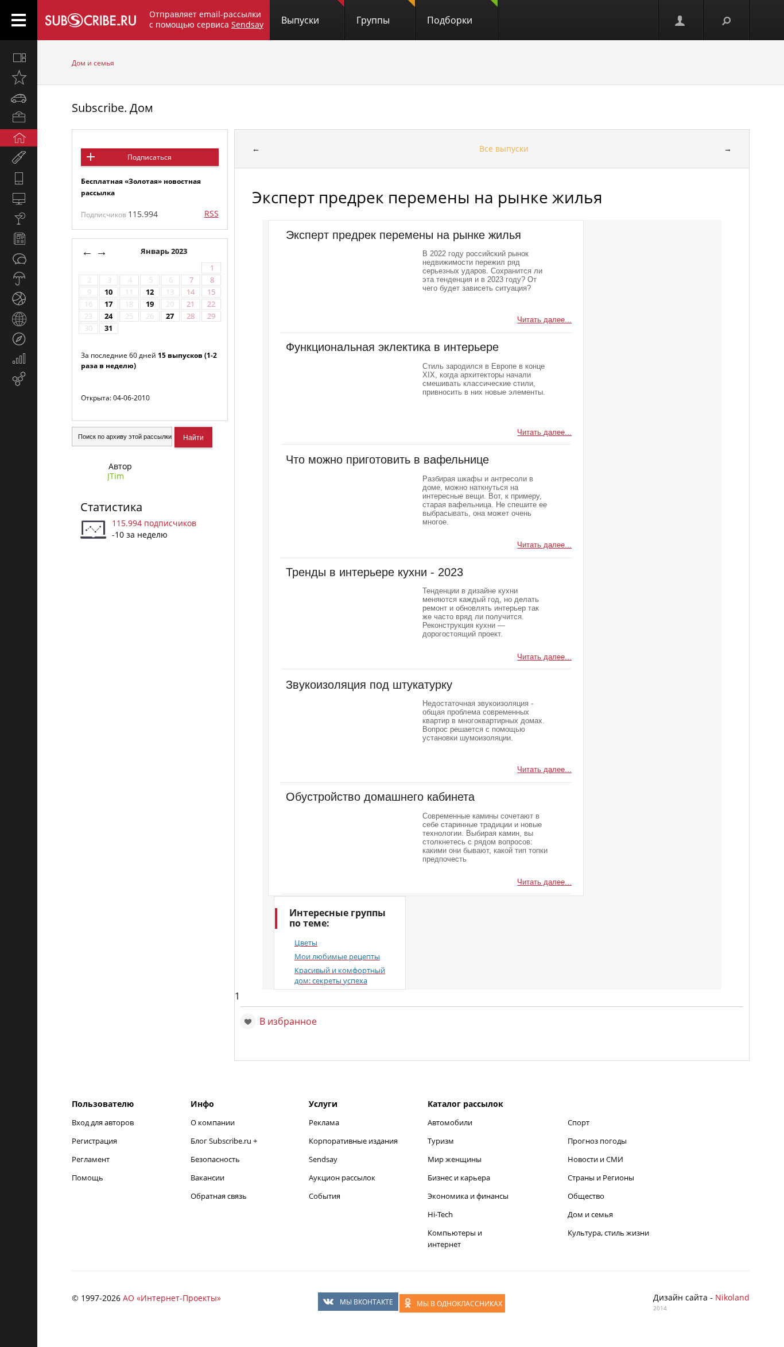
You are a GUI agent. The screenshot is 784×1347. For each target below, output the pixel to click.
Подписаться (149, 157)
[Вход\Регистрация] (681, 20)
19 (150, 304)
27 (170, 316)
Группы (373, 20)
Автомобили (450, 1122)
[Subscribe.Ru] (90, 20)
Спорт (578, 1122)
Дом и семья (93, 63)
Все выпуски (504, 148)
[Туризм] (18, 339)
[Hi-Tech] (18, 178)
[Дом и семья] (18, 137)
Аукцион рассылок (342, 1177)
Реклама (324, 1122)
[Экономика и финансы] (18, 359)
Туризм (441, 1141)
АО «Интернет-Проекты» (172, 1297)
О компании (213, 1122)
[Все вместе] (18, 57)
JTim (115, 475)
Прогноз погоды (597, 1141)
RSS (211, 213)
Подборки (449, 20)
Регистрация (94, 1141)
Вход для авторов (103, 1122)
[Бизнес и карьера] (18, 117)
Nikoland (732, 1297)
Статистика (111, 507)
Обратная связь (219, 1196)
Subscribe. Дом (112, 107)
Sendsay (323, 1159)
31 (108, 328)
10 (108, 292)
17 (108, 304)
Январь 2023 (165, 251)
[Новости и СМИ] (18, 238)
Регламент (91, 1159)
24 (108, 316)
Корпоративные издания (353, 1141)
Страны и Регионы (601, 1177)
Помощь (87, 1177)
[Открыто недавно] (18, 77)
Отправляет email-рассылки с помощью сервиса (206, 19)
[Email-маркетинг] (18, 379)
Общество (586, 1196)
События (324, 1196)
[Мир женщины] (18, 158)
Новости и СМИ (595, 1159)
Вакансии (207, 1177)
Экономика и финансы (468, 1196)
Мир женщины (455, 1159)
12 (150, 292)
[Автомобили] (18, 97)
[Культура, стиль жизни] (18, 218)
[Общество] (18, 258)
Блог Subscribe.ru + (225, 1141)
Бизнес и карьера (459, 1177)
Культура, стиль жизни (608, 1233)
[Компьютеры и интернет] (18, 198)
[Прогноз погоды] (18, 278)
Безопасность (215, 1159)
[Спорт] (18, 298)
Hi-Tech (440, 1214)
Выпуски (300, 20)
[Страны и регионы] (18, 318)
